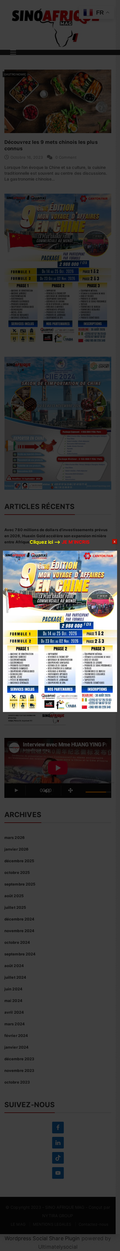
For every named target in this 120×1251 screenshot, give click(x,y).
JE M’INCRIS (75, 542)
